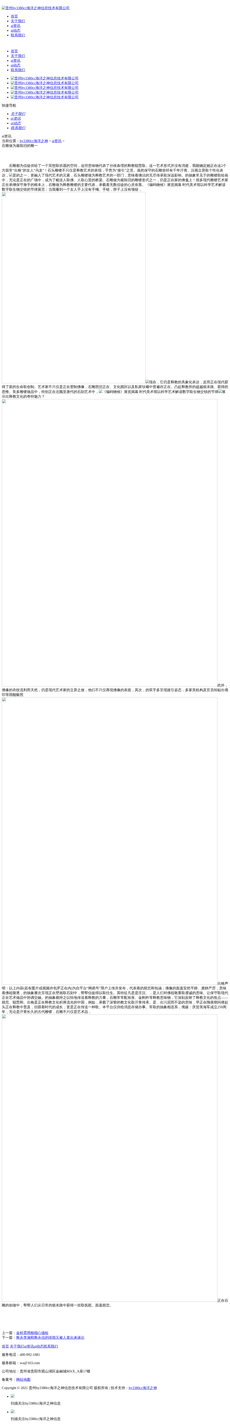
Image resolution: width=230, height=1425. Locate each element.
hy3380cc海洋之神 (34, 141)
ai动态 (15, 30)
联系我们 (18, 35)
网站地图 (23, 1379)
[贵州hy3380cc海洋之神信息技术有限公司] (36, 8)
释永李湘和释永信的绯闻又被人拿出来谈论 (50, 1337)
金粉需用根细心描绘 (32, 1333)
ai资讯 (15, 26)
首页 (14, 16)
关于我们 (18, 21)
